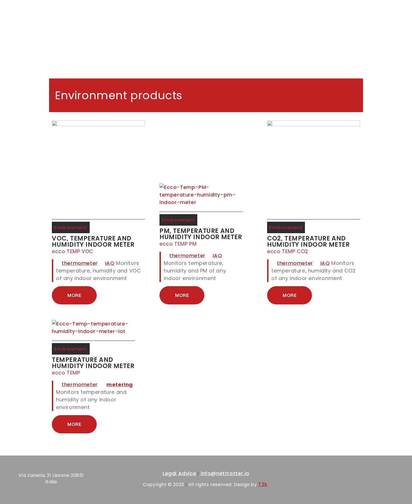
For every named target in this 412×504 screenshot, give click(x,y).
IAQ (110, 263)
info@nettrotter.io (224, 473)
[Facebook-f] (354, 481)
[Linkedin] (378, 481)
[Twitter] (366, 481)
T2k (263, 484)
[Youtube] (389, 481)
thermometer (80, 263)
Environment (70, 227)
